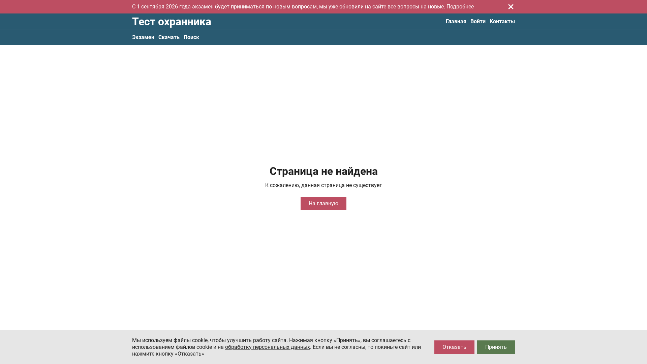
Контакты (502, 21)
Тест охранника (171, 21)
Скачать (169, 37)
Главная (456, 21)
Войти (478, 21)
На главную (323, 203)
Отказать (454, 347)
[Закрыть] (511, 7)
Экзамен (143, 37)
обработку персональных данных (267, 347)
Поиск (191, 37)
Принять (496, 347)
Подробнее (460, 6)
